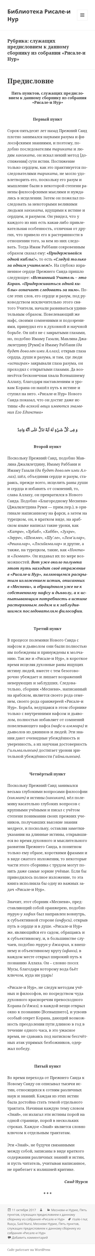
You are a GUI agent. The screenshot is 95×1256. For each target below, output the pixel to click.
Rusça (11, 1224)
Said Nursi (24, 1224)
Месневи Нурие (45, 1224)
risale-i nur (79, 1219)
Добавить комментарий (30, 1237)
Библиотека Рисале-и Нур (39, 15)
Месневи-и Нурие (64, 1210)
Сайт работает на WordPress (28, 1250)
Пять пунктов (69, 1224)
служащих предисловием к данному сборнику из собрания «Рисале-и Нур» (41, 1216)
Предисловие (30, 80)
